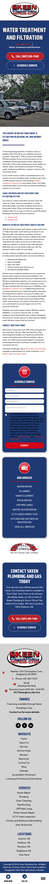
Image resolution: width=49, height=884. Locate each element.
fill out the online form (34, 349)
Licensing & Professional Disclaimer (24, 778)
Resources (24, 758)
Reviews (24, 754)
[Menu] (43, 878)
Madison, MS (12, 220)
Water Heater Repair (24, 509)
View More (24, 854)
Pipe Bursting (24, 500)
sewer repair (21, 354)
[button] (18, 725)
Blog (24, 766)
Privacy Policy (24, 437)
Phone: (19, 678)
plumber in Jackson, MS (13, 288)
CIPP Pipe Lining (24, 505)
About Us (24, 742)
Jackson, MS (12, 217)
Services (27, 44)
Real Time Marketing (25, 870)
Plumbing (24, 491)
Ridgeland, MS (24, 850)
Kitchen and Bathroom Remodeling (24, 520)
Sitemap (24, 770)
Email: (27, 682)
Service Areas (24, 750)
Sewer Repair (24, 486)
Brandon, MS (24, 846)
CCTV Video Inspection (24, 514)
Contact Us (24, 762)
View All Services (24, 526)
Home (19, 44)
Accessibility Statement (24, 774)
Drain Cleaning (25, 495)
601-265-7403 (30, 678)
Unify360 (40, 870)
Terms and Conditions (36, 867)
